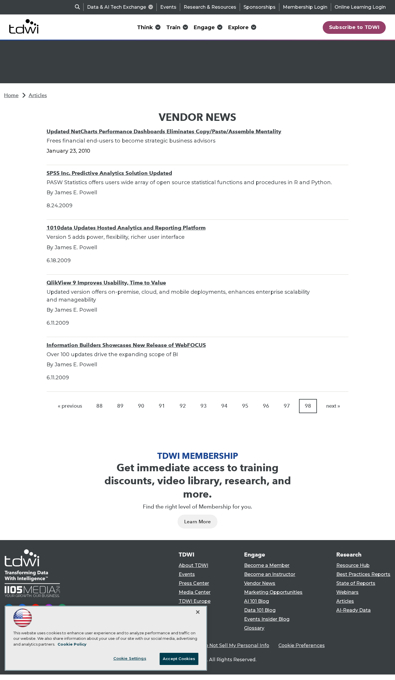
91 (162, 406)
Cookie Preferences (301, 645)
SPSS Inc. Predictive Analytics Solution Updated (109, 173)
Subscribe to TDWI (354, 27)
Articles (38, 95)
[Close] (197, 612)
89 (120, 406)
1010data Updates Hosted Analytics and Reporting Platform (126, 227)
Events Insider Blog (266, 619)
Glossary (254, 628)
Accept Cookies (179, 658)
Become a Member (266, 565)
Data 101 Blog (260, 610)
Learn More (197, 522)
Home (11, 95)
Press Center (194, 583)
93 (203, 406)
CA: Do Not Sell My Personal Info (231, 645)
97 (287, 406)
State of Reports (355, 583)
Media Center (195, 592)
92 (183, 406)
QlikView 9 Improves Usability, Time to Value (106, 282)
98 (308, 406)
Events (168, 7)
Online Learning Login (360, 7)
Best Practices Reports (363, 574)
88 (99, 406)
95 (245, 406)
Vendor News (259, 583)
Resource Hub (353, 565)
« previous (70, 406)
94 (224, 406)
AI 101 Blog (256, 601)
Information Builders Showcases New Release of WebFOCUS (126, 345)
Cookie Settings (129, 658)
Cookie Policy (72, 644)
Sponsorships (259, 7)
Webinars (347, 592)
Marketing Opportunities (273, 592)
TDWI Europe (195, 601)
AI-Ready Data (353, 610)
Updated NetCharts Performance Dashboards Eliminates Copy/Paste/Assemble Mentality (164, 131)
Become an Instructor (269, 574)
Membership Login (305, 7)
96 (266, 406)
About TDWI (193, 565)
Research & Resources (210, 7)
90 (141, 406)
